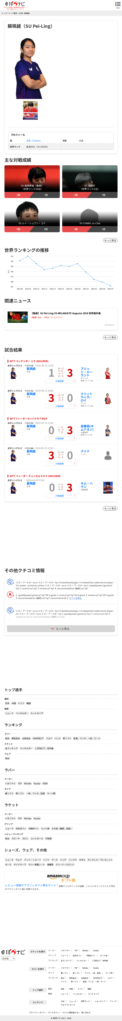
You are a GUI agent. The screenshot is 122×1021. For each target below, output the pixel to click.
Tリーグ (113, 1001)
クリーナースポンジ (65, 864)
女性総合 (26, 738)
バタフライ (10, 783)
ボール (8, 864)
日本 (7, 703)
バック (57, 738)
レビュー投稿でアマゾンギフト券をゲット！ (32, 885)
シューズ (9, 859)
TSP (20, 783)
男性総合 (16, 738)
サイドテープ (20, 864)
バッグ (63, 859)
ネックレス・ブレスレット (99, 859)
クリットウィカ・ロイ (87, 397)
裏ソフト (9, 793)
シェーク (9, 713)
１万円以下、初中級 (44, 748)
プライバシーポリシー (38, 1012)
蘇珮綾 (31, 368)
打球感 (48, 838)
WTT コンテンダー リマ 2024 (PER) (29, 361)
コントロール (37, 838)
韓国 (28, 703)
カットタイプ (36, 713)
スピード (16, 838)
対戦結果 (59, 381)
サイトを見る (75, 598)
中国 (14, 703)
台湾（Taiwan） (34, 140)
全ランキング (11, 748)
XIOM (45, 783)
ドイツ (21, 703)
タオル (82, 859)
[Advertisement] (30, 543)
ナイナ (85, 451)
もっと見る (110, 240)
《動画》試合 (36, 317)
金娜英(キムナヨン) (87, 427)
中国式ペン (33, 828)
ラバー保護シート (36, 864)
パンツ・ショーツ (32, 859)
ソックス (72, 859)
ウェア (19, 859)
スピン (25, 838)
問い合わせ (86, 1012)
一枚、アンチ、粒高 (35, 793)
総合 (7, 738)
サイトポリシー (54, 1012)
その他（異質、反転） (62, 828)
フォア (49, 738)
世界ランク (85, 1001)
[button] (30, 67)
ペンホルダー (22, 713)
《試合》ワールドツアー (53, 317)
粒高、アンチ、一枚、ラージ (86, 738)
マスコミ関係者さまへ (71, 1012)
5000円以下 (38, 738)
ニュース (72, 1001)
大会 (62, 1001)
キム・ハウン (87, 485)
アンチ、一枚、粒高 (93, 973)
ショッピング (100, 1001)
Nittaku (27, 783)
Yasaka (37, 783)
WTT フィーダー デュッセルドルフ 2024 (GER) (35, 476)
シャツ (46, 859)
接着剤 (50, 864)
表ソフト (67, 738)
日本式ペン (21, 828)
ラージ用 (51, 793)
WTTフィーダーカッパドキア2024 (28, 418)
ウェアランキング (68, 1004)
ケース (55, 859)
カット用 (45, 828)
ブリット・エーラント (87, 371)
